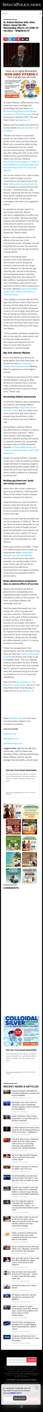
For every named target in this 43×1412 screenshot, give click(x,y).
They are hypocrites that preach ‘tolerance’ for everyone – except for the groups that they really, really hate (24, 1275)
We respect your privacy (32, 1373)
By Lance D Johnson (26, 1098)
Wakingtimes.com (11, 739)
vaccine (20, 757)
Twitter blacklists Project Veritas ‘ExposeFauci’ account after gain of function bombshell (25, 1118)
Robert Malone (9, 757)
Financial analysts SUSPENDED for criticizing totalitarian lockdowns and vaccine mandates (26, 1093)
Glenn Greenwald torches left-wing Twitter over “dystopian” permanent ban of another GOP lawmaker (25, 1249)
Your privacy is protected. (13, 792)
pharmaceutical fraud (28, 754)
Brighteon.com (9, 734)
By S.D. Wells (24, 1150)
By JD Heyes (23, 1111)
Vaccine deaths (18, 760)
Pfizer (15, 754)
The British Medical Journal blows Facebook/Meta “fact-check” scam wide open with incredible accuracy (25, 1178)
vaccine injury (32, 760)
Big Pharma (22, 748)
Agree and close (19, 1398)
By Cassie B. (24, 1267)
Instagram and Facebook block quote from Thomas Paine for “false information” (25, 1338)
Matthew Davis (19, 35)
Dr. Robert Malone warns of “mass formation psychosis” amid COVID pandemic (21, 450)
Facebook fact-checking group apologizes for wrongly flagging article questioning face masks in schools (24, 1325)
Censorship (8, 751)
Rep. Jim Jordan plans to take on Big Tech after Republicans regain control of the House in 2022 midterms (25, 1261)
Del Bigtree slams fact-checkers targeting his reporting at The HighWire (24, 1297)
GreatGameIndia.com (12, 743)
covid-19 (18, 751)
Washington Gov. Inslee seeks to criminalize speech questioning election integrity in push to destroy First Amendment (25, 1105)
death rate (27, 751)
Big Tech (32, 748)
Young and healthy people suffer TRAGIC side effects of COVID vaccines (20, 292)
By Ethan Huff (24, 1212)
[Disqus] (21, 921)
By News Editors (25, 1123)
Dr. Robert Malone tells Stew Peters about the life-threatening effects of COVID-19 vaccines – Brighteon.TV (26, 1130)
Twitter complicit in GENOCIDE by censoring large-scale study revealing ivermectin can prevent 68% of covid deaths (24, 1236)
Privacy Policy (16, 1393)
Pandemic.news (16, 718)
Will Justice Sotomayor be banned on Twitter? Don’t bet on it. (25, 1168)
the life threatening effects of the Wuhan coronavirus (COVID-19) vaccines (19, 111)
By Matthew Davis (25, 1134)
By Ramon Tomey (26, 1302)
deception (7, 754)
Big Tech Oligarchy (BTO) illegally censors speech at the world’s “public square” (24, 1157)
